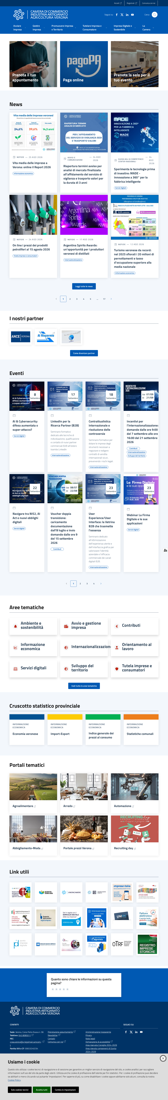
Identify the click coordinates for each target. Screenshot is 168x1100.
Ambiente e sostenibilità (32, 625)
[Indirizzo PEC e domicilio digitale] (71, 918)
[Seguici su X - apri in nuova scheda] (121, 14)
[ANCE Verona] (20, 336)
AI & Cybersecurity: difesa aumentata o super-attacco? (25, 425)
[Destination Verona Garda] (46, 892)
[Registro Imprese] (20, 918)
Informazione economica (33, 646)
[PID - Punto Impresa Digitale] (20, 944)
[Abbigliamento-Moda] (33, 829)
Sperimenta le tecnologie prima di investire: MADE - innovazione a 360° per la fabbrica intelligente (134, 175)
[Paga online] (84, 64)
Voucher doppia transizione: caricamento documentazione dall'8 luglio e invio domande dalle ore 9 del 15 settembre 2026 (64, 528)
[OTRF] (122, 944)
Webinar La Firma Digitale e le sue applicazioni (138, 519)
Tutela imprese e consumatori (137, 668)
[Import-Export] (65, 717)
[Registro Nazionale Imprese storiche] (147, 944)
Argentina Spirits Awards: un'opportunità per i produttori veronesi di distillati (83, 249)
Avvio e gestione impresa (86, 625)
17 (105, 299)
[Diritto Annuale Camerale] (96, 917)
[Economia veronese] (26, 717)
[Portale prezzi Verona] (84, 829)
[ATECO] (147, 892)
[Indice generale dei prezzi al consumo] (103, 717)
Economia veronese (25, 734)
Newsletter (53, 1035)
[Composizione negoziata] (96, 944)
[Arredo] (84, 786)
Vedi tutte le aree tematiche (84, 685)
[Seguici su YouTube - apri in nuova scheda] (131, 14)
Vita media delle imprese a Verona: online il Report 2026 (32, 165)
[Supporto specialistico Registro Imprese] (46, 917)
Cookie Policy (14, 1080)
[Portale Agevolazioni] (71, 944)
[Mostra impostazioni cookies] (165, 550)
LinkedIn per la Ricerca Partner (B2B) (65, 423)
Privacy (89, 1035)
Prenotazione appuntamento (60, 1032)
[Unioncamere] (71, 892)
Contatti (51, 1038)
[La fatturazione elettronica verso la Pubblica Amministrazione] (147, 918)
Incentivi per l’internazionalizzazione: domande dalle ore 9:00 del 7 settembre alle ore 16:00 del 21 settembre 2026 (142, 431)
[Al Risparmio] (46, 336)
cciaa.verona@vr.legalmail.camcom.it (25, 1043)
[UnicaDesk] (122, 918)
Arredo (67, 806)
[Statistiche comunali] (141, 717)
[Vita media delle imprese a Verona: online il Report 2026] (33, 132)
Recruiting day (123, 848)
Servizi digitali (33, 668)
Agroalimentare (23, 806)
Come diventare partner (84, 353)
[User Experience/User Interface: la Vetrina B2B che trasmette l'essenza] (103, 488)
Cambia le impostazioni (65, 1089)
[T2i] (20, 892)
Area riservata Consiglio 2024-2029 (101, 1045)
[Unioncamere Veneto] (96, 892)
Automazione (122, 806)
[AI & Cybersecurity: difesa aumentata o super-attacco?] (26, 396)
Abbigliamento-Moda (26, 848)
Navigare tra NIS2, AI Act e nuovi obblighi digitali (26, 518)
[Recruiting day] (135, 829)
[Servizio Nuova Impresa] (46, 944)
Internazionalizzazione (91, 646)
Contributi (131, 625)
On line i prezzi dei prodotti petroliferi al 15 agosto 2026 (31, 247)
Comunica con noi (55, 1041)
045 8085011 (25, 1035)
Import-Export (60, 734)
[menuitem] (20, 28)
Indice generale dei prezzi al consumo (101, 735)
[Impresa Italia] (122, 892)
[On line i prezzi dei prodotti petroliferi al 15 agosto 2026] (33, 215)
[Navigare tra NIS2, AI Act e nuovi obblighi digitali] (26, 488)
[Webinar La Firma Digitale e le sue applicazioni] (141, 489)
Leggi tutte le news (84, 286)
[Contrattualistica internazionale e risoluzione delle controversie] (103, 396)
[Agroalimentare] (33, 786)
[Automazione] (135, 786)
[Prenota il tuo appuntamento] (33, 64)
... (99, 299)
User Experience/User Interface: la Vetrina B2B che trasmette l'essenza (102, 522)
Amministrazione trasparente (98, 1032)
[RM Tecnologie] (71, 336)
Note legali (90, 1038)
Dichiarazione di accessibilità (98, 1041)
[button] (154, 14)
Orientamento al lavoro (137, 646)
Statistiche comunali (140, 734)
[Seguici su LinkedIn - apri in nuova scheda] (126, 14)
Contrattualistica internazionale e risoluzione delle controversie (100, 427)
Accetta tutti (41, 1089)
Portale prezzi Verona (77, 848)
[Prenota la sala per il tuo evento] (135, 64)
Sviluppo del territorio (82, 668)
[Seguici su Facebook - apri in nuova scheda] (115, 14)
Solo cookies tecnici (19, 1089)
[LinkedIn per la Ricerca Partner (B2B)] (65, 396)
